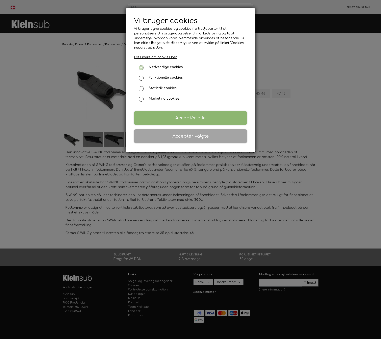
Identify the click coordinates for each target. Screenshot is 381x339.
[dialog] (190, 169)
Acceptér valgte (190, 136)
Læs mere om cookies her (155, 57)
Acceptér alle (190, 117)
